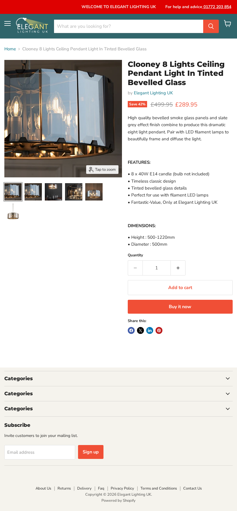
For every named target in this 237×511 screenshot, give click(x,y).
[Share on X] (140, 330)
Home (10, 49)
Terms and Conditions (158, 488)
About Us (43, 488)
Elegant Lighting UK (153, 93)
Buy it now (180, 307)
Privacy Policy (122, 488)
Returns (64, 488)
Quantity (135, 255)
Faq (101, 488)
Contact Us (192, 488)
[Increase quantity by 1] (178, 267)
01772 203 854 (216, 7)
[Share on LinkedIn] (149, 330)
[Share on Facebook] (131, 330)
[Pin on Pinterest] (158, 330)
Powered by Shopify (118, 500)
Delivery (84, 488)
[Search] (211, 26)
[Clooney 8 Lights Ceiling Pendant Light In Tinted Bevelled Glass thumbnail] (13, 192)
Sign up (91, 452)
